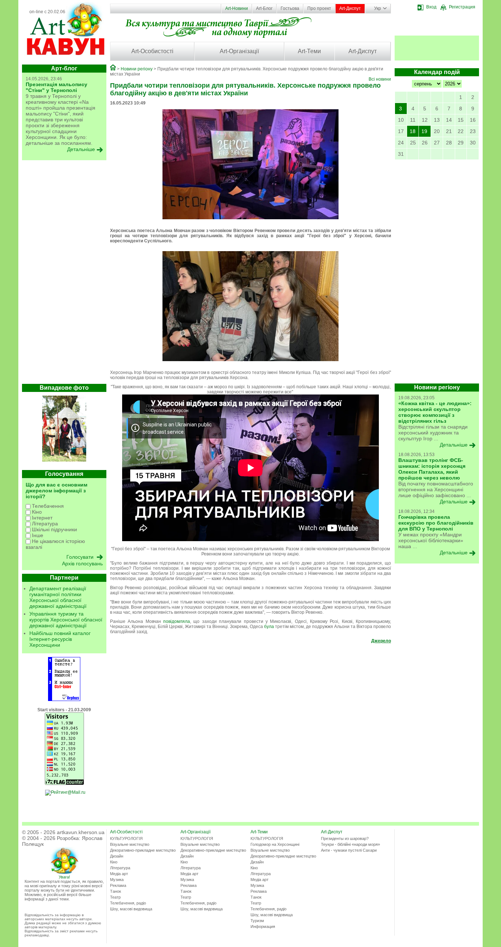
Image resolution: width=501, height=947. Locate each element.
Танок (115, 891)
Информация (263, 926)
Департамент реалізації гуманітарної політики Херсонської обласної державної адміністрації (58, 597)
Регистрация (462, 7)
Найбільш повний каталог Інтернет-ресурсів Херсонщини (60, 639)
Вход (431, 7)
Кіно (36, 512)
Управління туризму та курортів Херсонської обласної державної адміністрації (65, 619)
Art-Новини (236, 8)
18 (413, 131)
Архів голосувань (82, 563)
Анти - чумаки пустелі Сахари (349, 850)
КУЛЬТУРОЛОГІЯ (126, 838)
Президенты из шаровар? (345, 838)
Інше (36, 535)
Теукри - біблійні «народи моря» (350, 844)
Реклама (118, 885)
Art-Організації (239, 51)
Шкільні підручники (53, 529)
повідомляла (176, 621)
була (269, 626)
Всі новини (380, 79)
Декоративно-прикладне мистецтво (143, 850)
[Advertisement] (64, 274)
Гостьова (290, 8)
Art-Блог (264, 8)
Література (44, 523)
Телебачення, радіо (128, 903)
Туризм (257, 920)
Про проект (319, 8)
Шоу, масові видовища (131, 909)
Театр (115, 897)
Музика (117, 879)
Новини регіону (137, 68)
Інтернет (41, 518)
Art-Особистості (152, 51)
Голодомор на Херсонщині (275, 844)
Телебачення (47, 506)
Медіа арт (119, 873)
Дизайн (116, 856)
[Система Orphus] (64, 699)
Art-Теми (309, 51)
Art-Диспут (350, 8)
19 (424, 131)
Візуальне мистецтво (129, 844)
